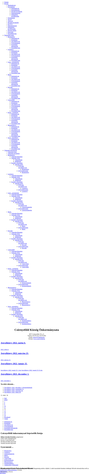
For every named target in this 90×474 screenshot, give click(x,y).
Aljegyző (10, 21)
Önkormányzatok (9, 35)
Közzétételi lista (12, 33)
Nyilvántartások (15, 43)
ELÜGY (10, 24)
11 (5, 407)
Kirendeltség (11, 7)
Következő (7, 417)
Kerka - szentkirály (13, 112)
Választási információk (10, 150)
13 (5, 411)
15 (5, 414)
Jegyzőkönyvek (15, 41)
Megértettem (3, 471)
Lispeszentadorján (27, 207)
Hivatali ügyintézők (16, 11)
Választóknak (18, 160)
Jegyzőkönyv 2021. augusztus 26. (13, 390)
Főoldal (6, 2)
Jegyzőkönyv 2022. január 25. (14, 363)
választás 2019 (19, 164)
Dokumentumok (15, 13)
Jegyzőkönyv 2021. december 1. (15, 374)
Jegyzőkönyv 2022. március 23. (15, 353)
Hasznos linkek (12, 30)
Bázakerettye (11, 37)
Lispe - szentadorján (13, 62)
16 (5, 415)
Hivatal (6, 3)
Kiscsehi (10, 87)
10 (5, 406)
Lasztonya (10, 49)
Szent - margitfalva (13, 138)
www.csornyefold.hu (39, 339)
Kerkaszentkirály (26, 283)
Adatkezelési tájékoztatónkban (8, 470)
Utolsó (6, 419)
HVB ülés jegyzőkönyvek (22, 166)
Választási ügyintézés (14, 153)
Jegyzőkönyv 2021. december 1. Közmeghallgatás (18, 387)
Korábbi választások (16, 163)
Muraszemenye (12, 125)
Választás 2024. (15, 158)
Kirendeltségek (15, 10)
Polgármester (11, 18)
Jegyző (10, 19)
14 (5, 412)
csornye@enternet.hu (39, 337)
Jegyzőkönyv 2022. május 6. (13, 343)
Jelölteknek (18, 161)
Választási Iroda (12, 152)
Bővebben (3, 473)
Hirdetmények (12, 5)
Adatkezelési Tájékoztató (11, 465)
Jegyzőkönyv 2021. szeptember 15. (14, 389)
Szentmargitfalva (26, 320)
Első (5, 398)
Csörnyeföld (11, 100)
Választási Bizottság (16, 156)
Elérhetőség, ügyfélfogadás (15, 15)
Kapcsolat (10, 32)
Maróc (9, 74)
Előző (5, 400)
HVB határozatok (23, 171)
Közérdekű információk (14, 45)
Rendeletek (14, 40)
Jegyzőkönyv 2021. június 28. (12, 392)
